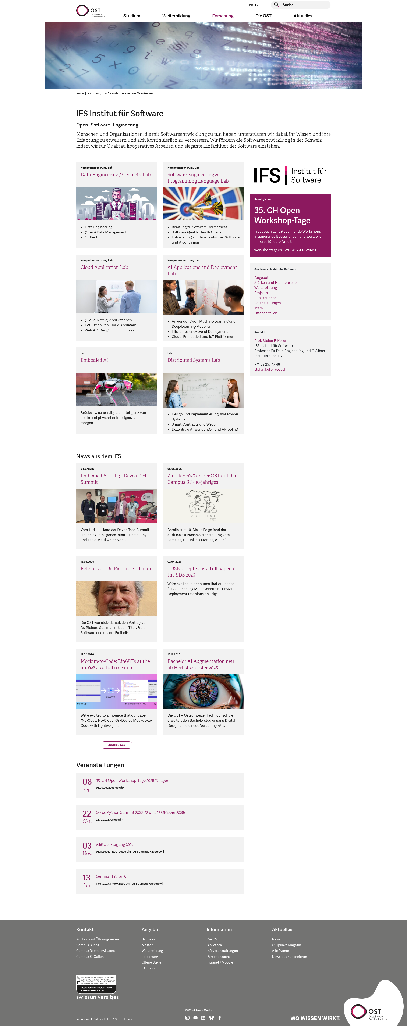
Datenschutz (101, 1019)
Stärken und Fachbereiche (275, 282)
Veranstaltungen (267, 303)
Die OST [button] (263, 16)
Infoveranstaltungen (222, 950)
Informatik (111, 94)
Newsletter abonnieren (289, 956)
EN (257, 5)
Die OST (213, 939)
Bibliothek (214, 945)
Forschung (94, 94)
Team (258, 308)
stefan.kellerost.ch (270, 369)
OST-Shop (149, 968)
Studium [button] (131, 16)
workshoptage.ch (268, 250)
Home (80, 94)
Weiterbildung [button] (176, 16)
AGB (115, 1019)
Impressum (83, 1019)
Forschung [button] (223, 16)
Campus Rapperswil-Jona (95, 950)
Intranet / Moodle (220, 962)
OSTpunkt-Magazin (286, 945)
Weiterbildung (265, 287)
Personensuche (219, 956)
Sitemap (127, 1019)
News (276, 939)
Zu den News (116, 745)
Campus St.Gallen (90, 956)
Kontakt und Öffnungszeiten (97, 939)
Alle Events (280, 950)
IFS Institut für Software (137, 94)
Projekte (261, 292)
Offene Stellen (265, 313)
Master (147, 945)
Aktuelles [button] (303, 16)
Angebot (261, 277)
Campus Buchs (87, 945)
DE (251, 5)
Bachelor (148, 939)
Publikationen (265, 297)
